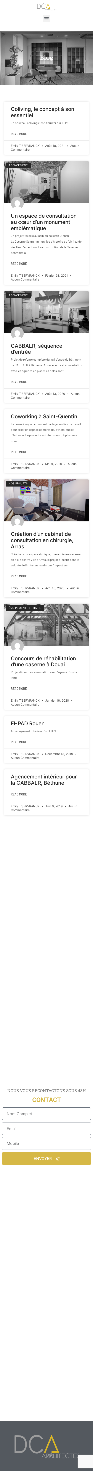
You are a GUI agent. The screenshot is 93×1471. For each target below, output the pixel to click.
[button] (46, 18)
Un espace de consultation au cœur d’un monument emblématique (44, 222)
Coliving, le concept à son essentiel (42, 112)
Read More (19, 134)
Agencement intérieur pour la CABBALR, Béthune (44, 779)
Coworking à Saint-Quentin (44, 416)
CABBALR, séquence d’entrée (36, 349)
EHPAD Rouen (28, 723)
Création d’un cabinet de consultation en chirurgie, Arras (42, 540)
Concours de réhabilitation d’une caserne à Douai (43, 661)
